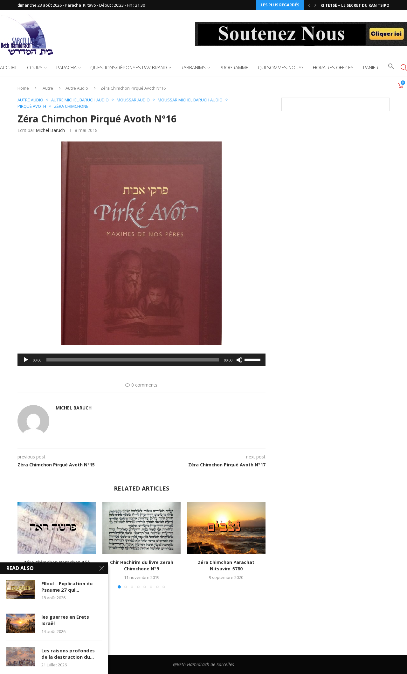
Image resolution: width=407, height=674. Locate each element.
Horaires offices (333, 67)
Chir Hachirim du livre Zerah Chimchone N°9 (141, 566)
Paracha (66, 67)
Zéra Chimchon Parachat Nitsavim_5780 (226, 566)
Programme (233, 67)
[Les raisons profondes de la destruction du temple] (20, 656)
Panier (370, 67)
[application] (141, 360)
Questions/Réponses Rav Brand (128, 67)
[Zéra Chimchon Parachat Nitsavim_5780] (226, 528)
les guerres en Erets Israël (65, 620)
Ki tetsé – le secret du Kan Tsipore (357, 5)
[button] (309, 5)
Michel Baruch (50, 130)
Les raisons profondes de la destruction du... (68, 653)
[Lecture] (26, 360)
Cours (35, 67)
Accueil (8, 67)
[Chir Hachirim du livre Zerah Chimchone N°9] (141, 528)
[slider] (253, 359)
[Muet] (239, 360)
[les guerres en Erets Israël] (20, 623)
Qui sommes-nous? (280, 67)
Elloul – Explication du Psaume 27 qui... (67, 586)
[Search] (404, 67)
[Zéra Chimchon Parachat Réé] (56, 528)
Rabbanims (193, 67)
